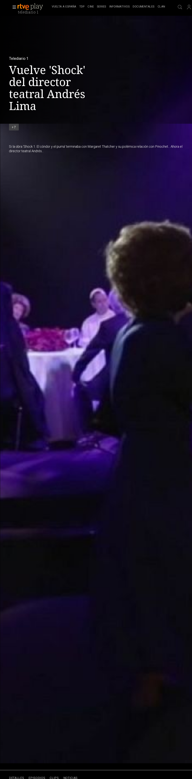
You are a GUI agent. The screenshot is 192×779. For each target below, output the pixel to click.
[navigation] (108, 6)
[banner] (33, 6)
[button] (13, 7)
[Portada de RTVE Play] (30, 6)
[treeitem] (64, 7)
